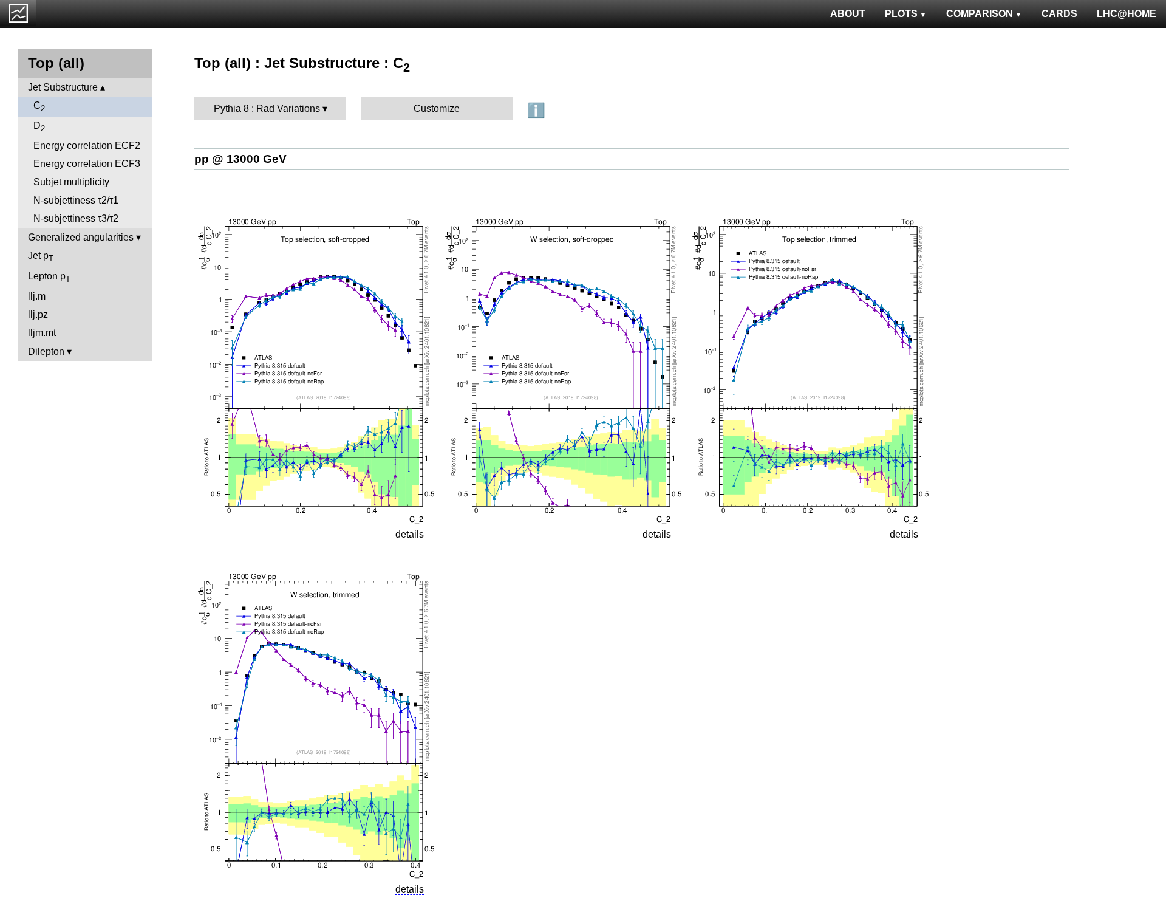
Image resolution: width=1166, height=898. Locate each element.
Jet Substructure (63, 87)
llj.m (37, 296)
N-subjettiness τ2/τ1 (75, 200)
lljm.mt (42, 332)
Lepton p (49, 277)
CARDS (1059, 14)
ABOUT (847, 14)
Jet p (40, 256)
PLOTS (901, 14)
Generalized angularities (81, 237)
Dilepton (46, 351)
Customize (437, 108)
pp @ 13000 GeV (240, 159)
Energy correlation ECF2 (86, 145)
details (409, 534)
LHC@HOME (1126, 14)
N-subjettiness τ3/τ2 (75, 218)
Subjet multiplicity (71, 182)
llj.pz (38, 314)
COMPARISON (979, 14)
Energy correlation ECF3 (86, 164)
